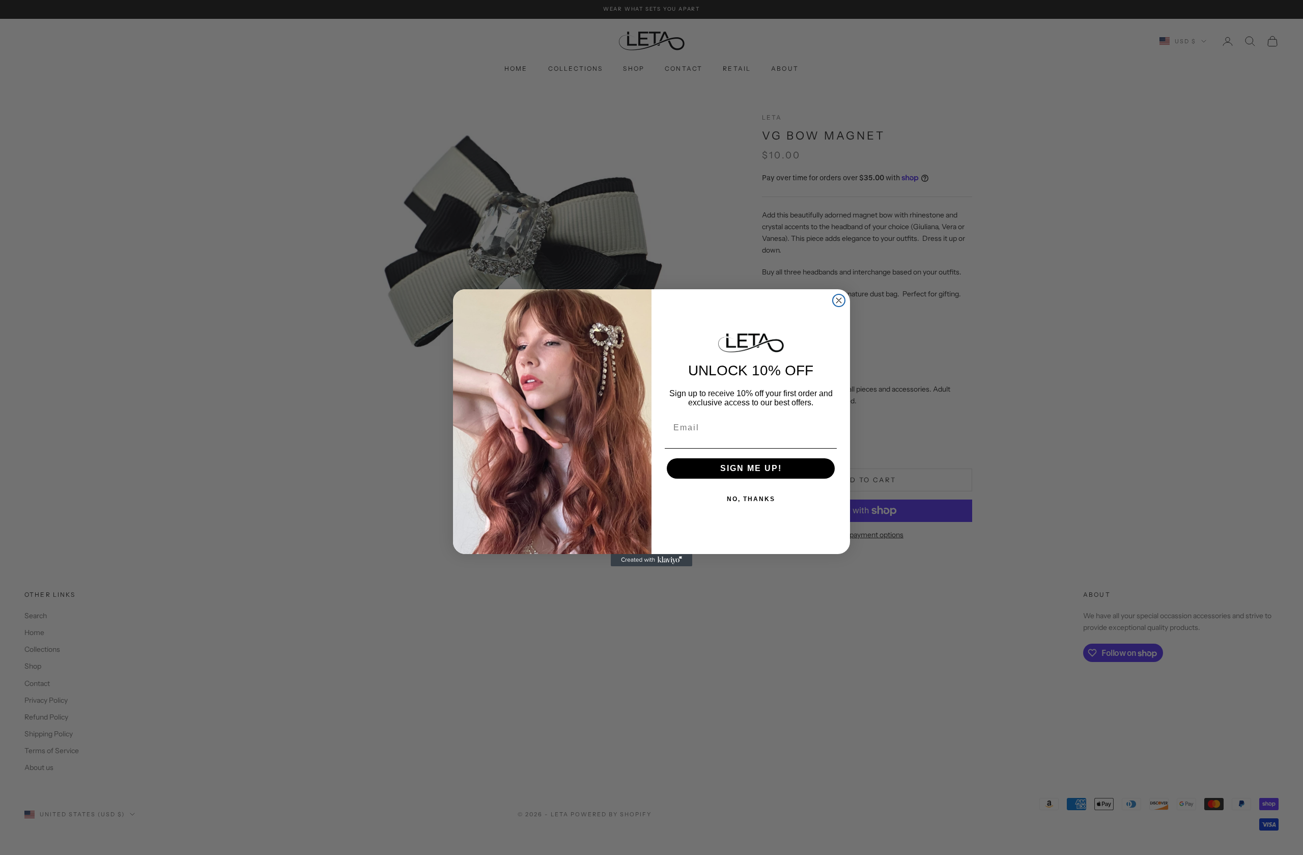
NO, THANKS (751, 499)
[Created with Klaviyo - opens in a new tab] (651, 560)
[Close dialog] (839, 300)
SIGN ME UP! (751, 468)
